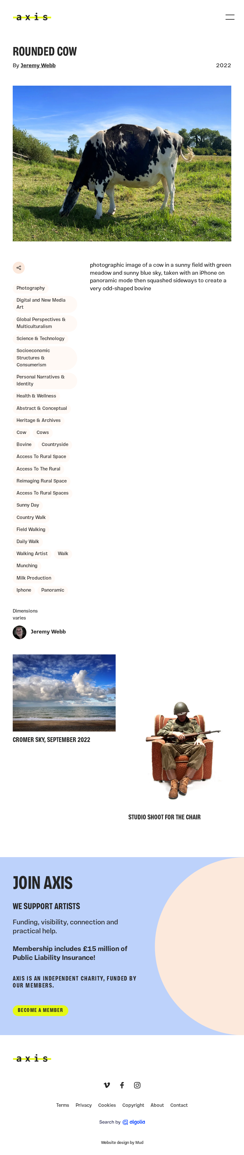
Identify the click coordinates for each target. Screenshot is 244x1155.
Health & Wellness (36, 396)
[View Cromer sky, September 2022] (64, 700)
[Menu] (230, 17)
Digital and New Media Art (41, 304)
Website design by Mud (122, 1143)
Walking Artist (32, 554)
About (157, 1105)
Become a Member (40, 1010)
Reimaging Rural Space (42, 481)
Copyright (133, 1105)
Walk (63, 554)
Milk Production (34, 578)
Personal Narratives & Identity (41, 381)
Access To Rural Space (41, 457)
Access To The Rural (38, 469)
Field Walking (31, 530)
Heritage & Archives (39, 420)
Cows (43, 432)
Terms (62, 1105)
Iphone (24, 590)
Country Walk (31, 517)
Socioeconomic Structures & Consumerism (33, 358)
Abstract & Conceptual (42, 408)
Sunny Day (28, 505)
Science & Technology (40, 339)
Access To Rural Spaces (43, 493)
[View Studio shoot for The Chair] (179, 739)
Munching (27, 566)
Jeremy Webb (38, 66)
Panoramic (52, 590)
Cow (21, 432)
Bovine (24, 445)
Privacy (84, 1105)
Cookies (107, 1105)
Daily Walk (28, 542)
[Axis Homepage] (32, 16)
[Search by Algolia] (122, 1122)
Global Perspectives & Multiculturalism (41, 323)
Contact (179, 1105)
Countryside (55, 445)
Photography (31, 288)
